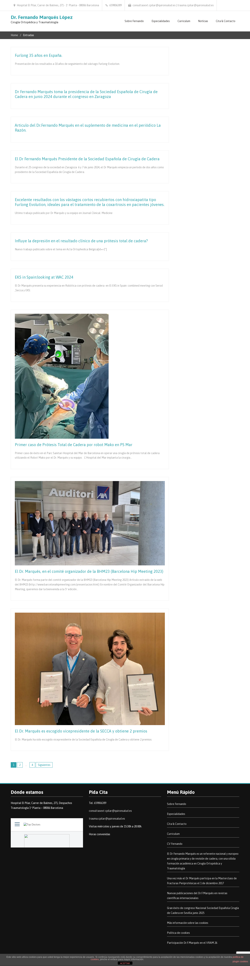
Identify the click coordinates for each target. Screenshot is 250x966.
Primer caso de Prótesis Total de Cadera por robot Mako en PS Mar (73, 444)
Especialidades (161, 21)
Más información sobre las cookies (187, 922)
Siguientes (44, 764)
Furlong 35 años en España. (38, 55)
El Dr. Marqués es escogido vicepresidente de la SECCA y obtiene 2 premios (81, 731)
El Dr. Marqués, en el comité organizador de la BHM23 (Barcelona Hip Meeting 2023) (89, 571)
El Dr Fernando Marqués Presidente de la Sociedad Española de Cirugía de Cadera (87, 159)
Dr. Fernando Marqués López (42, 17)
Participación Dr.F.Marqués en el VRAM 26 (192, 942)
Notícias (203, 21)
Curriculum (184, 21)
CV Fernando (174, 843)
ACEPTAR (125, 963)
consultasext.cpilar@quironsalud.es (110, 810)
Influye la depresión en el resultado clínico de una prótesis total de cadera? (81, 241)
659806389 (100, 803)
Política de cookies (178, 932)
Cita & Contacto (225, 21)
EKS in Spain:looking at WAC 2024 (44, 277)
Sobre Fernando (134, 21)
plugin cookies (240, 961)
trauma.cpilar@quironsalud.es (107, 818)
